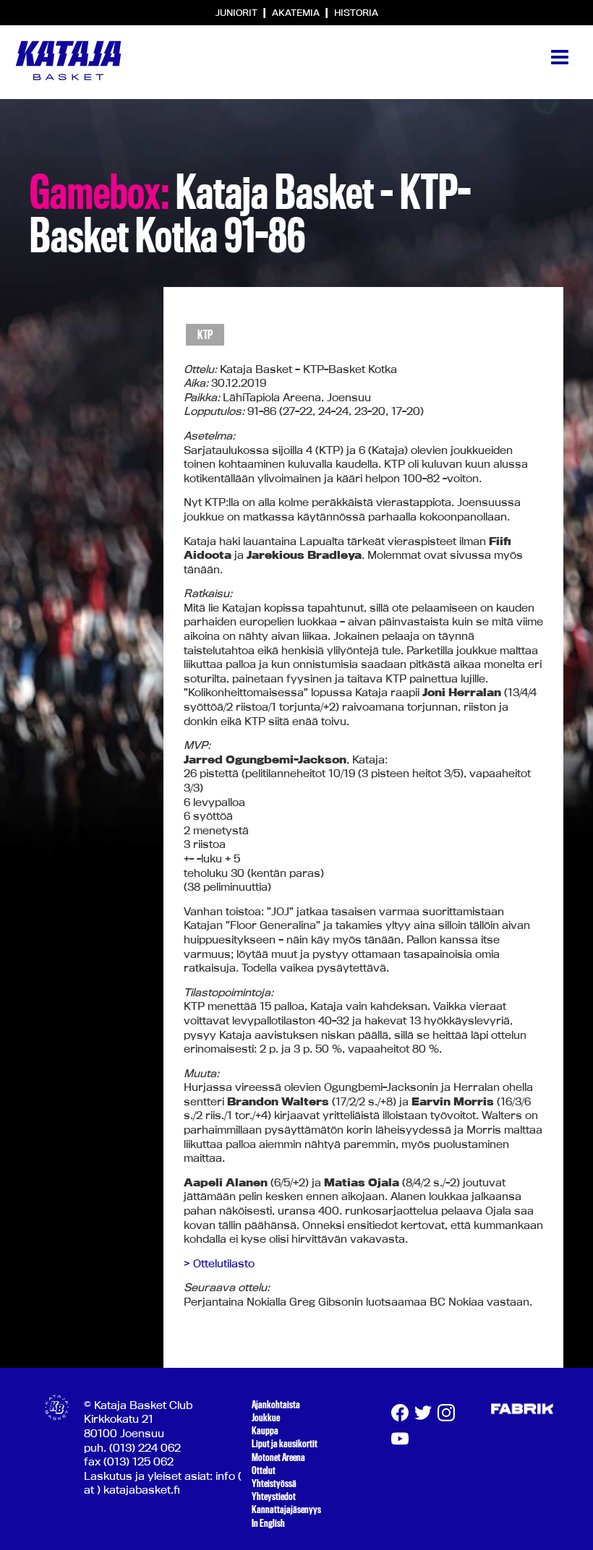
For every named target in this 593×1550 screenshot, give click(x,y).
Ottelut (264, 1470)
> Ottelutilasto (219, 1263)
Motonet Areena (278, 1457)
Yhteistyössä (274, 1483)
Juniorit (238, 12)
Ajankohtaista (276, 1404)
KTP (205, 335)
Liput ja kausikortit (284, 1444)
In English (268, 1523)
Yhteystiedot (274, 1496)
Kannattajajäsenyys (286, 1509)
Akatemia (297, 12)
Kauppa (265, 1430)
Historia (356, 12)
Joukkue (266, 1417)
